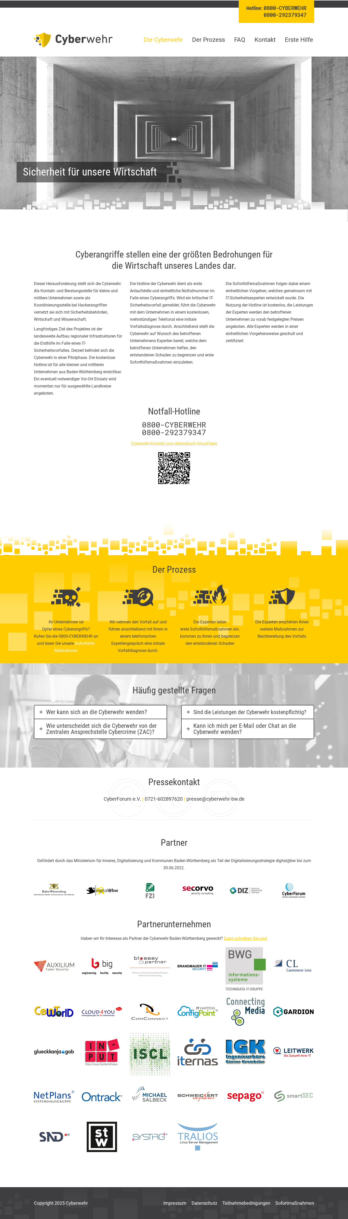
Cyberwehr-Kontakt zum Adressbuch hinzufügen (174, 443)
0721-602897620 (164, 799)
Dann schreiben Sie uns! (245, 938)
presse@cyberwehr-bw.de (215, 799)
